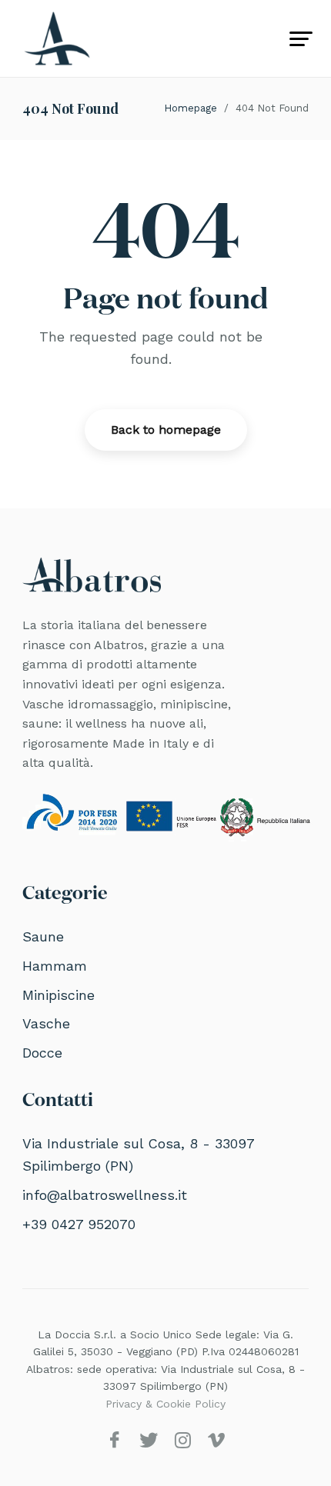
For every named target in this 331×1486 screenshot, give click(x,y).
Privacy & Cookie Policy (165, 1404)
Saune (43, 936)
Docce (42, 1053)
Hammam (54, 966)
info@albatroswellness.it (104, 1195)
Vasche (46, 1023)
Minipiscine (58, 995)
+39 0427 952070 (78, 1224)
